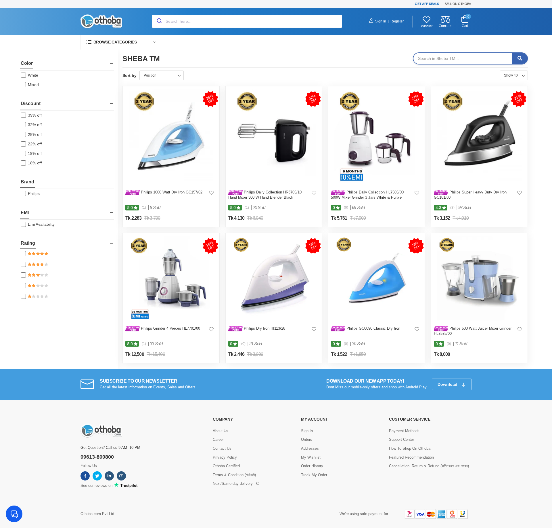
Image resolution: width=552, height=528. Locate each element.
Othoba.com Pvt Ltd (97, 514)
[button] (120, 42)
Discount (31, 103)
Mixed (33, 84)
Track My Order (314, 475)
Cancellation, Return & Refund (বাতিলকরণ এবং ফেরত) (429, 466)
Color (27, 63)
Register (397, 21)
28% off (35, 134)
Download (448, 384)
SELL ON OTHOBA (458, 3)
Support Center (401, 439)
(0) (346, 207)
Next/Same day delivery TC (236, 483)
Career (218, 439)
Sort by (129, 75)
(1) (144, 207)
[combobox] (247, 21)
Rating (28, 243)
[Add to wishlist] (211, 192)
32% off (35, 124)
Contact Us (222, 448)
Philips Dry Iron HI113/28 (264, 328)
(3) (452, 207)
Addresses (310, 448)
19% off (35, 153)
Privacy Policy (225, 457)
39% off (35, 115)
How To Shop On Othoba (409, 448)
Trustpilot (128, 485)
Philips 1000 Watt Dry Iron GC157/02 (171, 192)
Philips (34, 193)
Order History (312, 466)
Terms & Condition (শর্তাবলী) (234, 475)
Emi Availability (41, 224)
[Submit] (159, 21)
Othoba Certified (226, 466)
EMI (25, 212)
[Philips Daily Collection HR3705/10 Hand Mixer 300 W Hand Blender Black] (273, 136)
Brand (27, 181)
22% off (35, 144)
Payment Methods (404, 431)
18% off (35, 163)
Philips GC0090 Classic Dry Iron (372, 328)
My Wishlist (311, 457)
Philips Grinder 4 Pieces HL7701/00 (170, 328)
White (33, 75)
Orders (306, 439)
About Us (220, 431)
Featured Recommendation (411, 457)
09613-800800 (97, 456)
